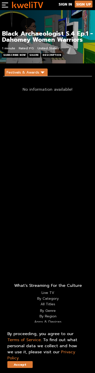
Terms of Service (24, 340)
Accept (20, 364)
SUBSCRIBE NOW (14, 55)
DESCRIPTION (52, 55)
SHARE (34, 55)
